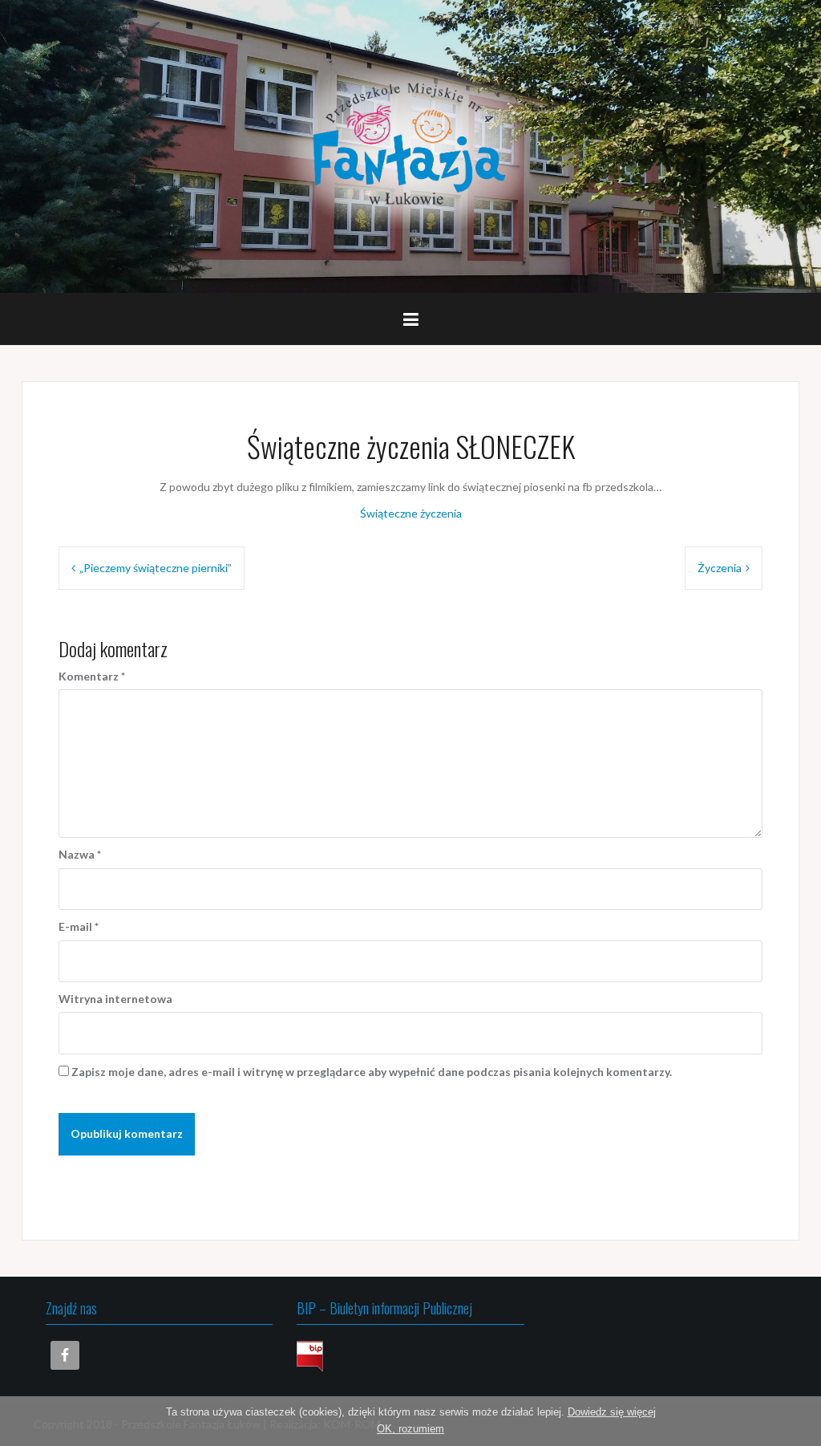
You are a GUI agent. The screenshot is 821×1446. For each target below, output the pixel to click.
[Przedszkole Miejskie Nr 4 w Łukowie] (410, 145)
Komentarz (92, 676)
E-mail (79, 926)
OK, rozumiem (410, 1429)
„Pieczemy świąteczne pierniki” (155, 568)
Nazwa (80, 854)
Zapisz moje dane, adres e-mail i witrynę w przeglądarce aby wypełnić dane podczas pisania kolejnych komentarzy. (371, 1071)
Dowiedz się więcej (612, 1412)
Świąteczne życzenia (411, 513)
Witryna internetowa (115, 998)
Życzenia (720, 568)
